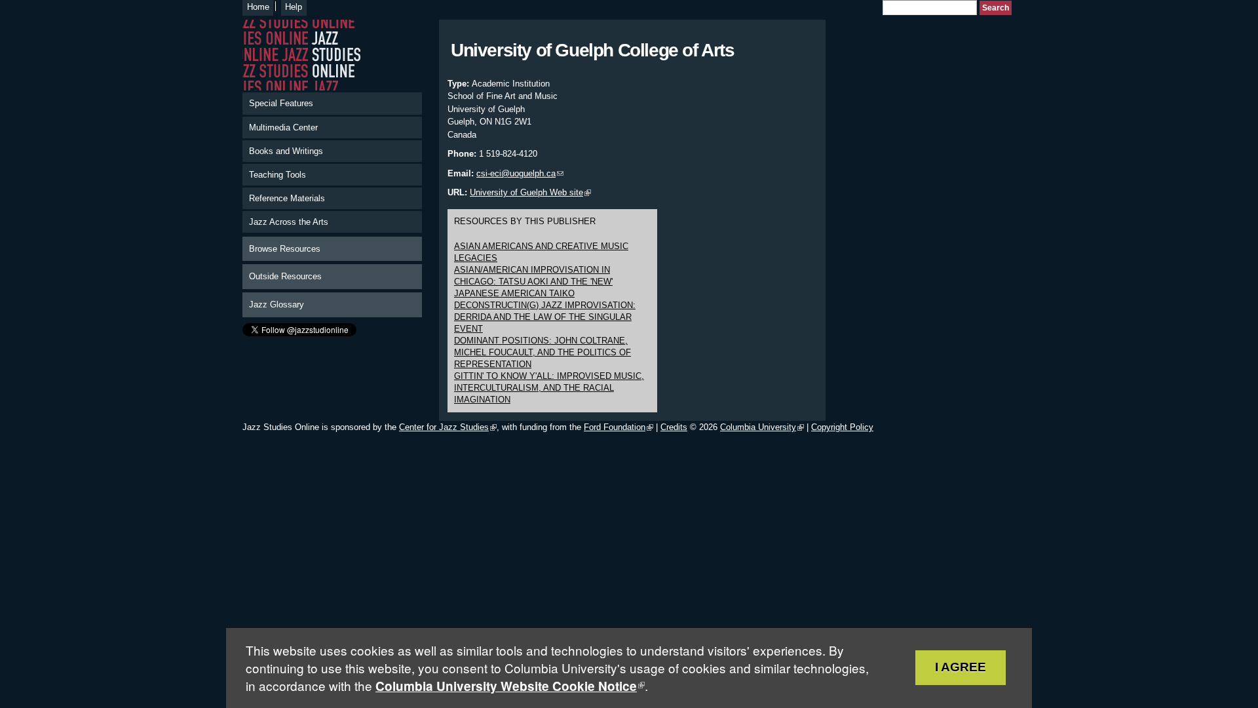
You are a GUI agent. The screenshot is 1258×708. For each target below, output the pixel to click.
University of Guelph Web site (526, 192)
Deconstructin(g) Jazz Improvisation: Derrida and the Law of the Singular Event (545, 317)
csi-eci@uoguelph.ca (516, 173)
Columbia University (758, 427)
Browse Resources (284, 249)
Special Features (281, 103)
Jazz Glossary (276, 304)
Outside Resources (285, 276)
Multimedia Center (283, 127)
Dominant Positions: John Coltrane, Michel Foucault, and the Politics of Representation (542, 352)
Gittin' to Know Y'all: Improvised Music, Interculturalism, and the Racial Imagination (549, 387)
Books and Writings (286, 151)
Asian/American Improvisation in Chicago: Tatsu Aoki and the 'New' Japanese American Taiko (533, 281)
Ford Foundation (614, 427)
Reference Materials (287, 198)
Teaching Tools (277, 175)
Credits (673, 427)
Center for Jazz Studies (444, 427)
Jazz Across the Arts (288, 222)
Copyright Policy (842, 427)
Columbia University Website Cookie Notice (506, 686)
